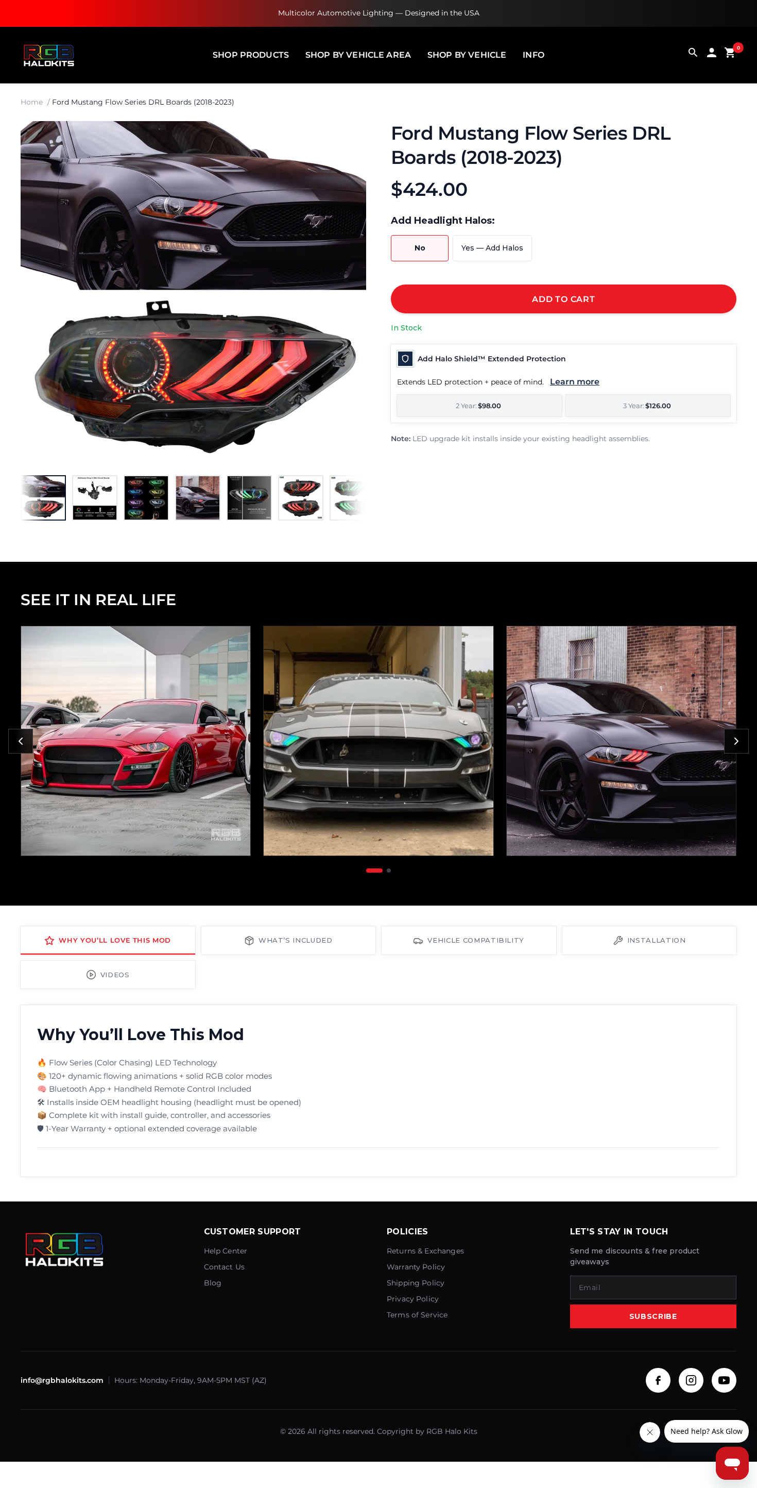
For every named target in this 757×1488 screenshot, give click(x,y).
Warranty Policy (416, 1267)
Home (32, 102)
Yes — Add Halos (492, 248)
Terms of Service (417, 1314)
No (420, 248)
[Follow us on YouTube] (724, 1380)
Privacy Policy (413, 1298)
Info (533, 55)
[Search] (693, 54)
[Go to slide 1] (374, 870)
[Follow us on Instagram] (691, 1380)
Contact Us (224, 1267)
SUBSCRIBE (653, 1316)
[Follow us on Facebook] (658, 1380)
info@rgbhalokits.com (62, 1380)
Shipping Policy (415, 1283)
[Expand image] (348, 138)
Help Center (226, 1251)
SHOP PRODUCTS (251, 55)
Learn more (574, 382)
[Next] (347, 294)
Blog (213, 1283)
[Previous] (20, 741)
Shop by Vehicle (466, 55)
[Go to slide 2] (389, 870)
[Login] (712, 54)
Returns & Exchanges (425, 1251)
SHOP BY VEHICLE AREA (358, 55)
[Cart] (730, 54)
